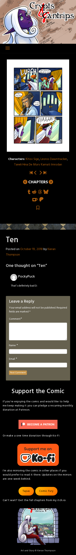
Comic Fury (46, 491)
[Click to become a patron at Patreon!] (38, 424)
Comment (15, 319)
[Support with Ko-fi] (35, 200)
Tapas (26, 491)
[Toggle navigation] (7, 48)
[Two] (44, 173)
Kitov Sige (32, 159)
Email (12, 359)
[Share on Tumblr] (29, 192)
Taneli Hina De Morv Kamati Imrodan (38, 164)
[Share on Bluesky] (45, 192)
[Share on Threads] (40, 192)
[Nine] (35, 173)
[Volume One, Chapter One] (31, 173)
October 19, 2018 (31, 249)
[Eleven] (40, 173)
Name (12, 346)
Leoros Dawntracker (54, 159)
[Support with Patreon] (41, 200)
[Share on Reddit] (34, 192)
